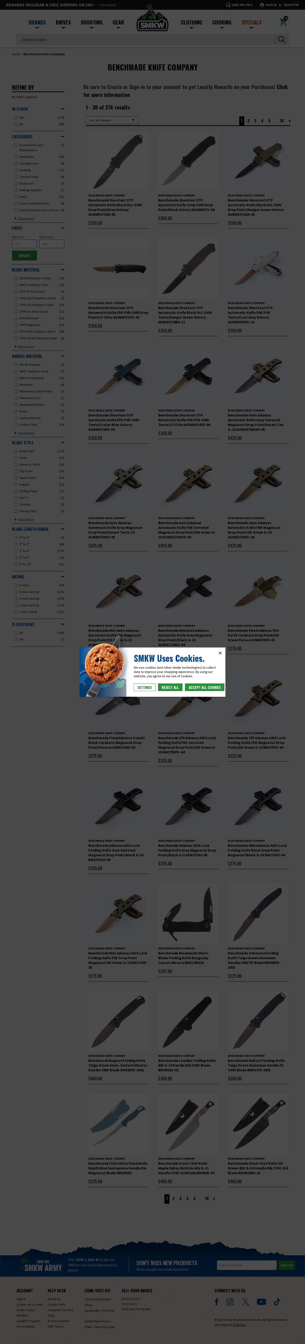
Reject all (170, 687)
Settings (144, 687)
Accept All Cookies (205, 687)
